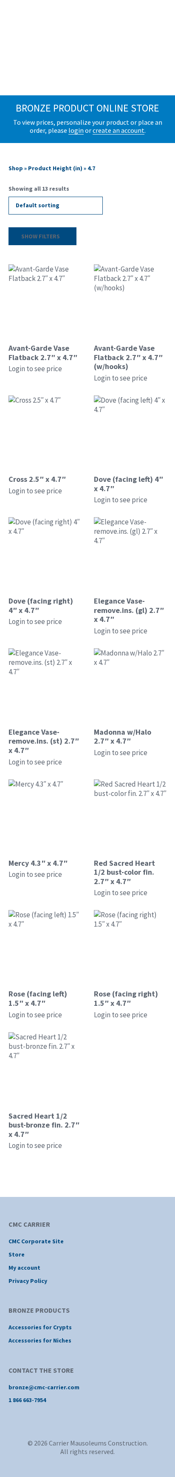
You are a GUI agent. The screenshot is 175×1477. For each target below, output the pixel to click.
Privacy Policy (27, 1281)
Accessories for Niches (39, 1340)
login (76, 130)
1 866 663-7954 (27, 1400)
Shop (15, 168)
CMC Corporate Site (36, 1241)
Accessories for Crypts (40, 1327)
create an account (118, 130)
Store (16, 1254)
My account (24, 1267)
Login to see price (35, 368)
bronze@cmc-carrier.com (43, 1387)
